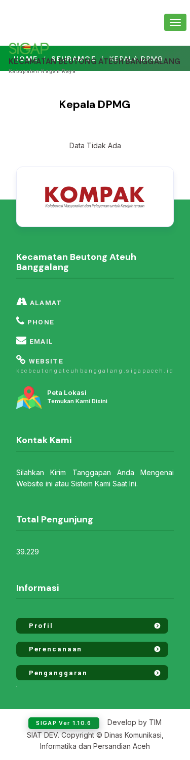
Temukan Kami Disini (77, 397)
